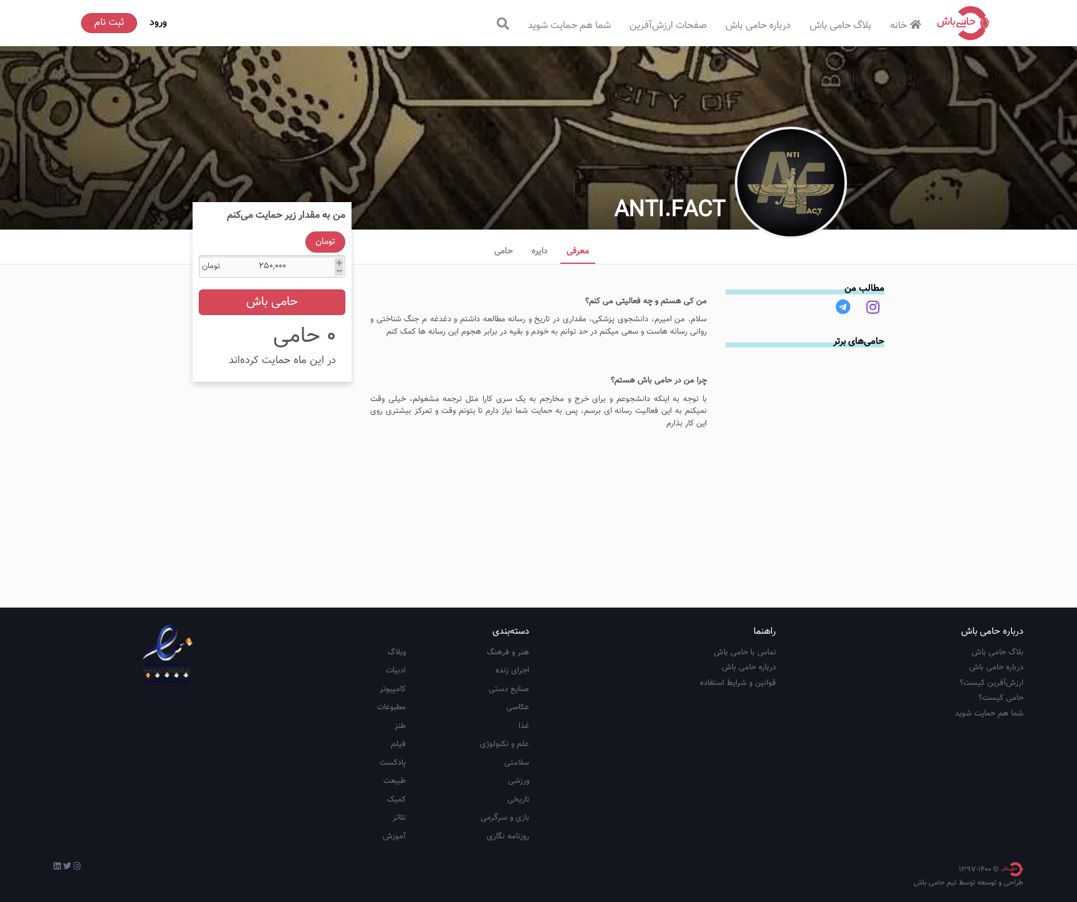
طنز (400, 726)
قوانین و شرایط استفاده (738, 683)
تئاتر (399, 818)
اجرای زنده (512, 670)
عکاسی (517, 707)
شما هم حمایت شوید (569, 26)
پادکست (393, 763)
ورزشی (518, 781)
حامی (503, 251)
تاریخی (518, 799)
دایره (540, 251)
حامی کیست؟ (1001, 698)
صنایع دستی (509, 689)
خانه (898, 26)
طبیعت (394, 781)
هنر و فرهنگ (508, 652)
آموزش (394, 836)
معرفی (578, 251)
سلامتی (516, 763)
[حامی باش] (963, 23)
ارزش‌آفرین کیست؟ (991, 683)
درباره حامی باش (758, 26)
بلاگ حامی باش (840, 26)
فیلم (398, 744)
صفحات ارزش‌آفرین (668, 26)
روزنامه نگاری (508, 836)
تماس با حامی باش (745, 652)
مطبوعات (391, 707)
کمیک (396, 799)
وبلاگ (397, 652)
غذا (524, 726)
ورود (158, 23)
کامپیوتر (393, 689)
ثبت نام (109, 23)
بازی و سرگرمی (505, 818)
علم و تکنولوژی (504, 744)
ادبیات (396, 670)
